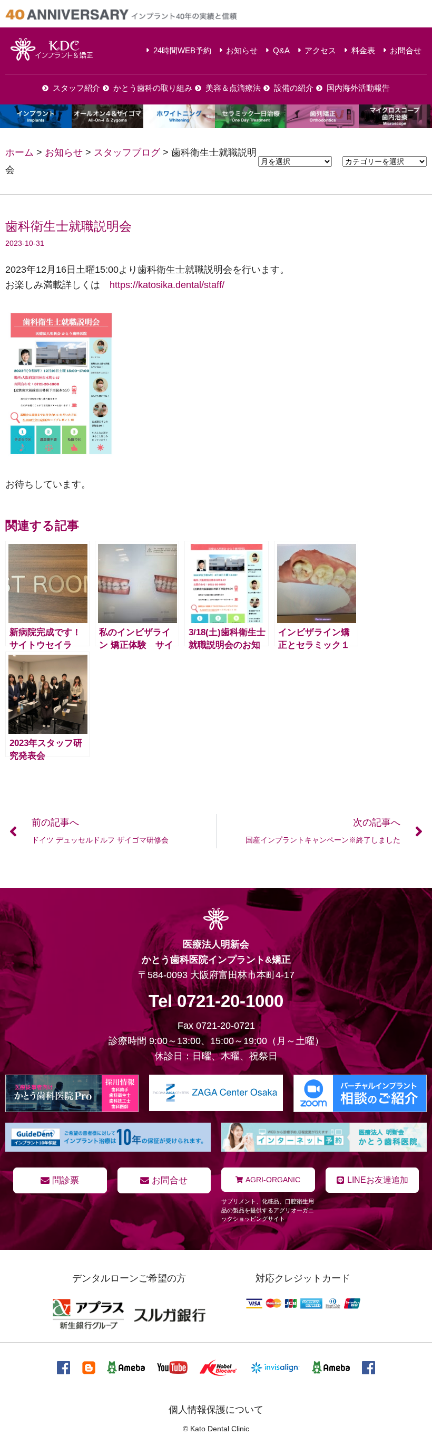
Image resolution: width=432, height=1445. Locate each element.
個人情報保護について (216, 1409)
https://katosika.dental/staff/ (167, 285)
